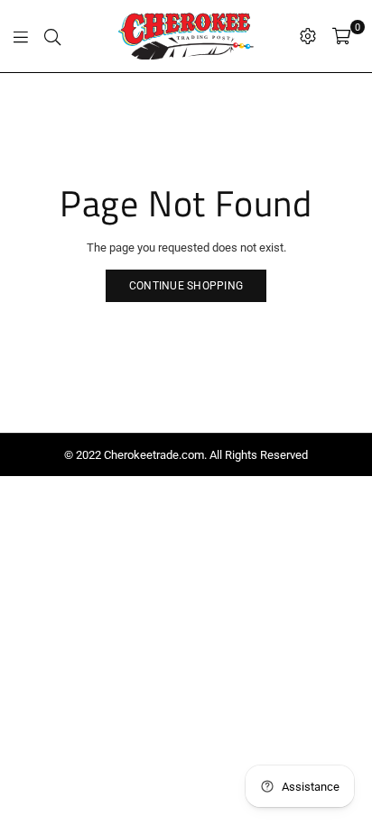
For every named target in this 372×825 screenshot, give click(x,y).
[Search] (52, 36)
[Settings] (308, 36)
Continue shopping (186, 286)
